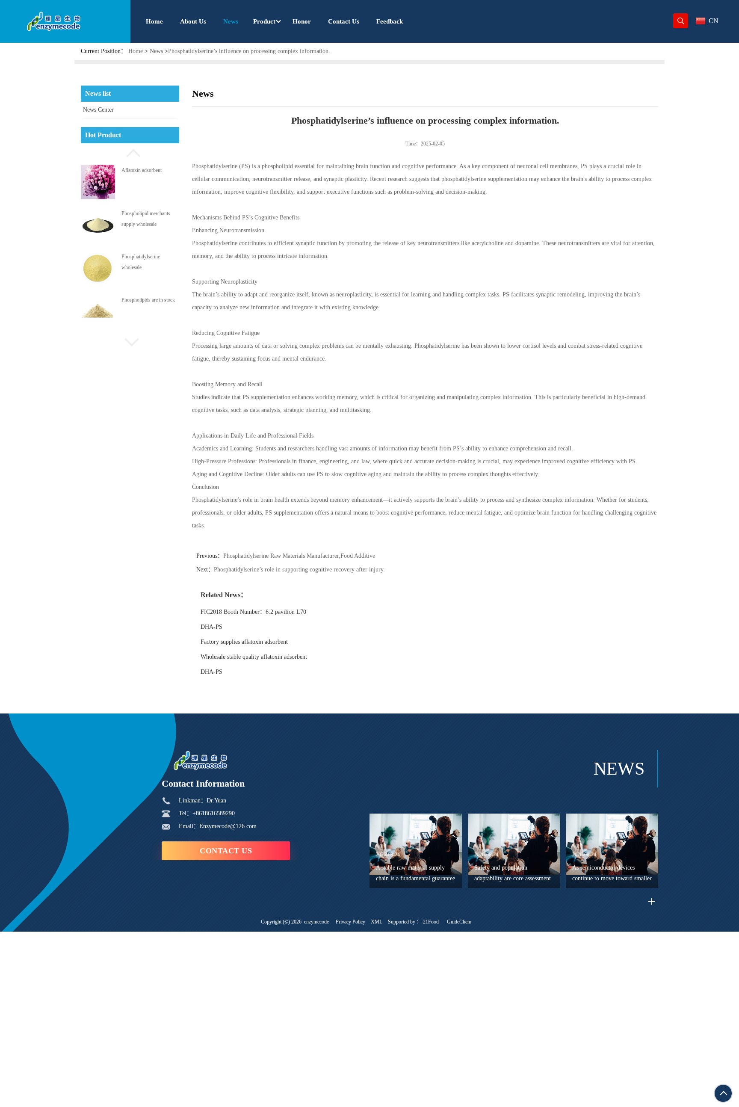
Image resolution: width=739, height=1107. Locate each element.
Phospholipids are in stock (148, 300)
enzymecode (316, 922)
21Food (431, 922)
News (156, 51)
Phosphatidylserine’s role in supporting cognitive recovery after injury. (299, 569)
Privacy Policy (350, 922)
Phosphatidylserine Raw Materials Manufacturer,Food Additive (299, 556)
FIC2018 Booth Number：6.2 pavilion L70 (253, 612)
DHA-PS (211, 627)
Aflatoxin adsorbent (141, 170)
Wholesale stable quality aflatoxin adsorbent (254, 657)
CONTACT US (226, 851)
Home (135, 51)
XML (376, 922)
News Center (98, 110)
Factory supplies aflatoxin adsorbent (244, 642)
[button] (130, 151)
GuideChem (459, 922)
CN (713, 20)
